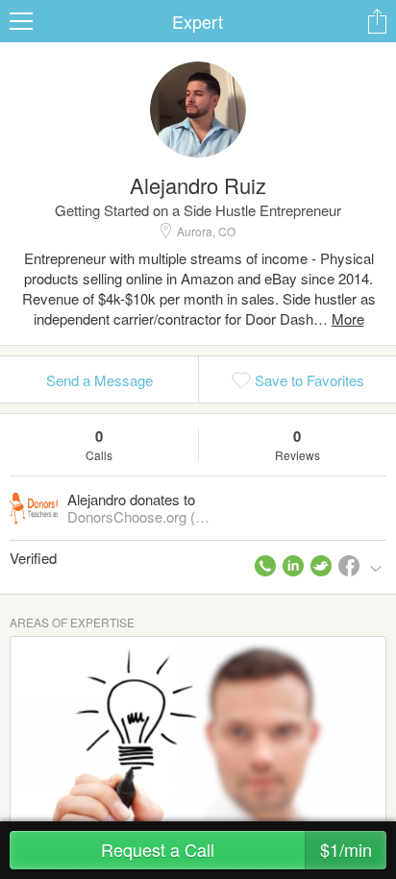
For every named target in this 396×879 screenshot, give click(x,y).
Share (377, 21)
